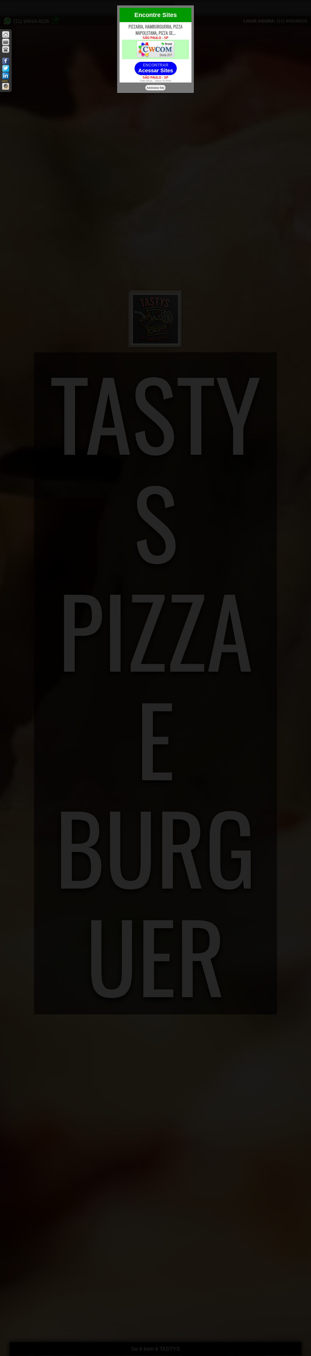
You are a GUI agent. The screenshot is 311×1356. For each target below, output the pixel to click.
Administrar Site (155, 87)
